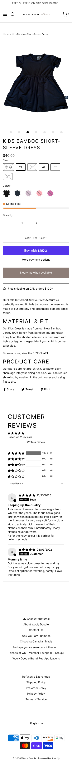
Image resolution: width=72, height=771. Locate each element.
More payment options (36, 259)
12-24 (8, 167)
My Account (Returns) (36, 618)
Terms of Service (36, 699)
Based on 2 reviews (20, 437)
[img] (27, 495)
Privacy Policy (36, 693)
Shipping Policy (36, 682)
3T (32, 167)
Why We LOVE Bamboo (36, 635)
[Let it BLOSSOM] (39, 193)
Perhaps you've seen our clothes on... (36, 647)
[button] (36, 83)
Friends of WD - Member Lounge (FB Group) (36, 652)
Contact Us (36, 630)
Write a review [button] (36, 442)
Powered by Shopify (49, 758)
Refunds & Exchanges (36, 676)
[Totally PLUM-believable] (28, 193)
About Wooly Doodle (36, 624)
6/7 (8, 176)
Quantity (8, 215)
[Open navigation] (5, 14)
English (35, 723)
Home (6, 34)
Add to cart (36, 238)
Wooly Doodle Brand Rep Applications (36, 658)
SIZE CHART (40, 353)
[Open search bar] (14, 14)
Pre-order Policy (36, 688)
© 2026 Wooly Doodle (24, 758)
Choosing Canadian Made (36, 641)
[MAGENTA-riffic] (50, 193)
